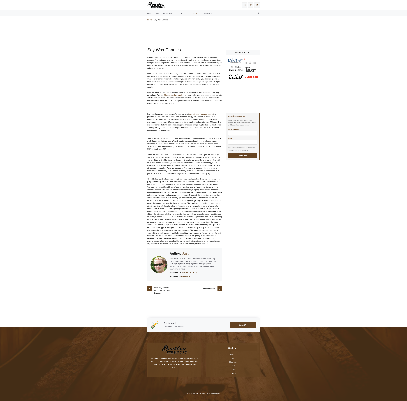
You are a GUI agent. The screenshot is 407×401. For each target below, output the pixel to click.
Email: (231, 138)
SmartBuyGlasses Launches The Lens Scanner (162, 290)
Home (149, 13)
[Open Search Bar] (259, 13)
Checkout (232, 362)
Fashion (207, 13)
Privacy (233, 373)
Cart (232, 358)
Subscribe (242, 155)
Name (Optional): (234, 129)
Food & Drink (167, 13)
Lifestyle (194, 13)
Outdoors (182, 13)
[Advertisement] (185, 28)
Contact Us (243, 325)
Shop (157, 13)
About (232, 366)
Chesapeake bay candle (173, 95)
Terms (232, 370)
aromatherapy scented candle (201, 114)
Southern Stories (208, 289)
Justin (186, 253)
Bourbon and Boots (168, 358)
